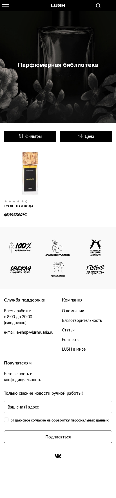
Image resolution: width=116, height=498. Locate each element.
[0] (30, 174)
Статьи (68, 329)
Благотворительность (82, 320)
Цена (89, 136)
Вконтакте (58, 456)
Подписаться (58, 436)
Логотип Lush (58, 6)
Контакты (70, 339)
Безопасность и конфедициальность (22, 376)
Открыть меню (5, 5)
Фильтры (33, 136)
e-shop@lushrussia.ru (35, 332)
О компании (73, 310)
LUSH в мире (74, 349)
